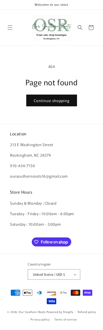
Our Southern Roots (32, 311)
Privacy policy (40, 319)
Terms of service (65, 319)
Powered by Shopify (59, 311)
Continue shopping (52, 100)
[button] (10, 27)
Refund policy (87, 312)
